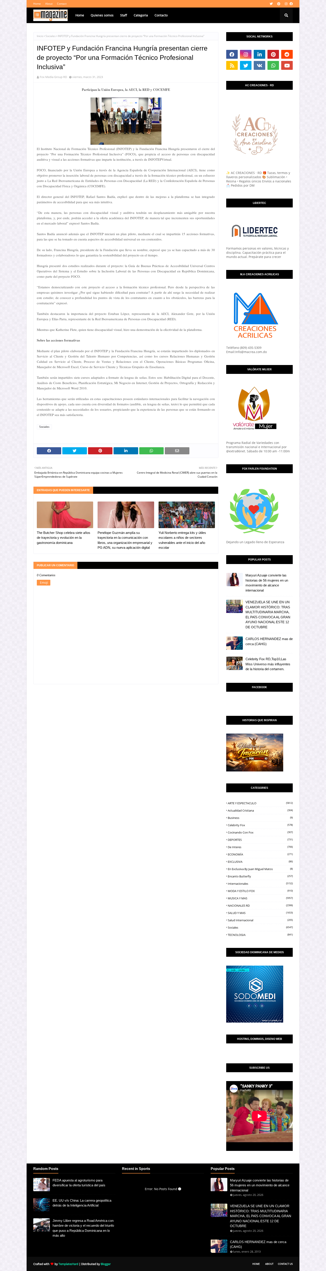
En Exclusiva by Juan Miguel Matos (260, 869)
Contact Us (285, 1263)
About (49, 4)
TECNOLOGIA (260, 935)
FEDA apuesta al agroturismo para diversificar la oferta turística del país (79, 1182)
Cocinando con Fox (260, 832)
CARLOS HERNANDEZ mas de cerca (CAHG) (269, 641)
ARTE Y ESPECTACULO (260, 803)
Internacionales (260, 884)
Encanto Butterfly (260, 876)
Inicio (40, 36)
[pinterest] (278, 4)
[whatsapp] (273, 65)
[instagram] (286, 4)
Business (260, 818)
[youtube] (287, 65)
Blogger (106, 1264)
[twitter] (271, 4)
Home (37, 4)
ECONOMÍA (260, 854)
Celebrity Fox (260, 825)
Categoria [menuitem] (141, 15)
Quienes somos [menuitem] (102, 15)
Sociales (50, 36)
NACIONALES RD (260, 906)
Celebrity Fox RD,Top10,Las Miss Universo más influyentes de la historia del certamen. (267, 664)
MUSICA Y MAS (260, 898)
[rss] (232, 65)
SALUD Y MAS (260, 913)
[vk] (259, 65)
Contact (62, 4)
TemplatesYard (68, 1264)
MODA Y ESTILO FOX (260, 891)
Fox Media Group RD (53, 77)
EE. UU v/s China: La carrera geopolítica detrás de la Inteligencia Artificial (82, 1203)
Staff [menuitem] (123, 15)
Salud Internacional (260, 920)
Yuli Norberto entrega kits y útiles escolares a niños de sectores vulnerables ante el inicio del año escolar (182, 540)
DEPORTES (260, 840)
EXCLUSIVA (260, 862)
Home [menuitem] (79, 15)
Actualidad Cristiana (260, 810)
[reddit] (287, 54)
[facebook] (291, 4)
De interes (260, 847)
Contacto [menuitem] (161, 15)
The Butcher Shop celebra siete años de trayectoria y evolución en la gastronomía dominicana (63, 538)
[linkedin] (259, 54)
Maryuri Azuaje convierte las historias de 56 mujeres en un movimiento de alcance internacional (266, 582)
